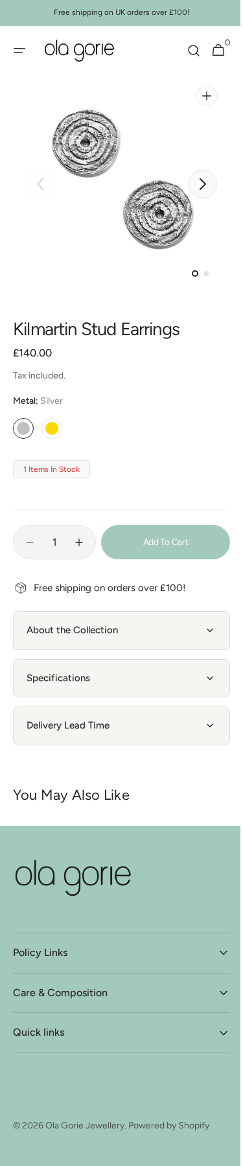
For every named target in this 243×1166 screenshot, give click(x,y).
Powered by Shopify (168, 1125)
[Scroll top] (192, 1124)
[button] (19, 50)
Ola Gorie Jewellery (84, 1125)
